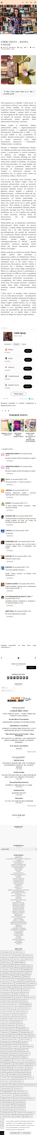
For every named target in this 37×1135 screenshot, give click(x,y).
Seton (28, 1067)
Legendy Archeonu (21, 1011)
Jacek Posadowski (27, 987)
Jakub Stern (16, 990)
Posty (5, 687)
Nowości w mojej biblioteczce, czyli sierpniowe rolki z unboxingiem (19, 729)
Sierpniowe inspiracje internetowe (19, 722)
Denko (19, 749)
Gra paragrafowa (18, 880)
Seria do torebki (6, 1067)
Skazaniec (4, 1070)
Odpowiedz (10, 460)
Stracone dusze (24, 1074)
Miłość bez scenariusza (8, 1025)
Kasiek (8, 503)
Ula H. (8, 479)
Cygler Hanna (5, 49)
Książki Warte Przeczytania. (19, 719)
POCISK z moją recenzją (18, 895)
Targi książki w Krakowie (18, 924)
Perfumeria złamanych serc (9, 1039)
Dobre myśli (17, 976)
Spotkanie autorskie (18, 921)
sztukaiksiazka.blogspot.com (18, 596)
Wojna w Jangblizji (18, 1105)
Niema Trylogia (22, 1028)
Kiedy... (24, 994)
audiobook (18, 941)
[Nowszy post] (1, 658)
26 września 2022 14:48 (26, 541)
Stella (3, 1074)
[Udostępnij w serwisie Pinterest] (8, 411)
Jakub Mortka (5, 990)
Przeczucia (15, 1053)
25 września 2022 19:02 (19, 479)
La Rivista (19, 888)
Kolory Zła (19, 997)
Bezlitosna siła (6, 959)
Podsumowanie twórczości (18, 899)
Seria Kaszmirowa (19, 1063)
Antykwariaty (18, 863)
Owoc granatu (19, 1035)
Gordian (32, 983)
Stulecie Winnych (18, 1077)
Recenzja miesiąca (18, 909)
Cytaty (18, 871)
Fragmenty (18, 875)
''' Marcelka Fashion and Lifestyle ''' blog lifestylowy (19, 734)
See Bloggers (18, 918)
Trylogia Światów (6, 1095)
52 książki (18, 860)
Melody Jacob (19, 760)
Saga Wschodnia (28, 1060)
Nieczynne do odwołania (8, 1028)
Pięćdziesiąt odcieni (20, 1042)
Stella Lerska (12, 1074)
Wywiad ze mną (18, 935)
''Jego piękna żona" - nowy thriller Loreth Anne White (18, 715)
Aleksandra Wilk (6, 955)
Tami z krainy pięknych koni (27, 1084)
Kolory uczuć (29, 997)
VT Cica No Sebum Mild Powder (19, 801)
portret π (10, 556)
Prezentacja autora (18, 902)
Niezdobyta (4, 1032)
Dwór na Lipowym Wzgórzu (9, 980)
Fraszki (18, 877)
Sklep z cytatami (18, 919)
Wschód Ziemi (19, 1109)
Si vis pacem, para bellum (19, 746)
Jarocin (25, 990)
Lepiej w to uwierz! (19, 1015)
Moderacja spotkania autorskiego (18, 890)
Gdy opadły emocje (21, 983)
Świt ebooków (18, 942)
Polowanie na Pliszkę (7, 1049)
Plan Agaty (4, 1046)
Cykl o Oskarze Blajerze (23, 966)
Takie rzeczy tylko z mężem (9, 1084)
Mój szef (20, 1025)
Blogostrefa (18, 868)
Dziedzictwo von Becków (25, 980)
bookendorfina (19, 790)
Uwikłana (4, 1098)
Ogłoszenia (18, 894)
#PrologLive (18, 857)
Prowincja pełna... (21, 1049)
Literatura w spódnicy (7, 1018)
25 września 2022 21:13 (19, 503)
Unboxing (18, 925)
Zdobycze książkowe (18, 939)
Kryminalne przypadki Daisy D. (10, 1004)
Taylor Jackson (6, 1088)
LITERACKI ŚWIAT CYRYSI (19, 711)
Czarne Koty (15, 969)
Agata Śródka (5, 952)
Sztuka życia (5, 1081)
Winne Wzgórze (5, 1105)
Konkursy (19, 885)
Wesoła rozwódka (6, 1102)
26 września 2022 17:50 (21, 567)
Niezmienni (14, 1032)
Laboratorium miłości (23, 1008)
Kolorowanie (18, 884)
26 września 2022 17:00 (23, 556)
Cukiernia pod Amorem (7, 966)
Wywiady (18, 936)
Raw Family (25, 1053)
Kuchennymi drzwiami (7, 1008)
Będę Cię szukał (6, 962)
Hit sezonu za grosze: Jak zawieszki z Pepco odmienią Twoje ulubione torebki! (19, 740)
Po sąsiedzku (14, 1046)
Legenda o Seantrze (7, 1011)
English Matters (18, 873)
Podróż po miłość (26, 1046)
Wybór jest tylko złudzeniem (25, 1112)
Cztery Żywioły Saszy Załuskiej (20, 973)
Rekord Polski (18, 914)
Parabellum (30, 1035)
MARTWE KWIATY (19, 793)
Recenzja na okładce (18, 911)
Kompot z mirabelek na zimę (19, 785)
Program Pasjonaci (18, 905)
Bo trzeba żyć (27, 959)
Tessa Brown (17, 1088)
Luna (12, 49)
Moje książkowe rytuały (18, 892)
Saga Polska (17, 1060)
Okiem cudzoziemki (6, 1035)
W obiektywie (19, 926)
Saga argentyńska (6, 1063)
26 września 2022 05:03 (24, 516)
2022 (34, 47)
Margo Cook (5, 1022)
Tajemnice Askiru (16, 1081)
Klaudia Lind (11, 516)
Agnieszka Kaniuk (13, 453)
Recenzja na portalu (18, 912)
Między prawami (16, 1022)
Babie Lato (28, 955)
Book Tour (18, 870)
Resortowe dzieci (6, 1056)
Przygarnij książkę (18, 907)
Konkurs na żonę (6, 1001)
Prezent (18, 901)
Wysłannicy (17, 1116)
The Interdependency (7, 1091)
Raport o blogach (18, 908)
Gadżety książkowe (18, 878)
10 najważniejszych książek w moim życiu (18, 858)
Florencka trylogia (7, 983)
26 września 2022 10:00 (20, 530)
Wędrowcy (27, 1116)
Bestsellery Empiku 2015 (18, 865)
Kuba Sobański (25, 1004)
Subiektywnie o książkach (19, 725)
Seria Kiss (30, 1063)
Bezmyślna (16, 959)
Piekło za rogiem (24, 1039)
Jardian (9, 490)
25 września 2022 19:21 (20, 490)
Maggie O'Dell (20, 1018)
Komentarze (7, 690)
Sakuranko (19, 798)
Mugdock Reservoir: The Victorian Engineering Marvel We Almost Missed (19, 765)
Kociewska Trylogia (7, 997)
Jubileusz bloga (18, 881)
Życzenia (18, 943)
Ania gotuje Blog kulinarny (19, 782)
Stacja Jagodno (15, 1070)
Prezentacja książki (18, 904)
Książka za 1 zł (18, 887)
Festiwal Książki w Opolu (18, 874)
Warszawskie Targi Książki (18, 929)
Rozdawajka (18, 915)
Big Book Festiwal (18, 867)
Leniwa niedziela (6, 1015)
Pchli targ (18, 898)
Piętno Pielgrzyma (6, 1042)
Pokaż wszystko (32, 751)
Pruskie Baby (5, 1053)
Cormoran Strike (18, 962)
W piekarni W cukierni (18, 928)
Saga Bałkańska (6, 1060)
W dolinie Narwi (14, 1098)
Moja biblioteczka (18, 891)
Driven (26, 976)
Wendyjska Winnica (27, 1098)
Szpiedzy (29, 1077)
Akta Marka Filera (17, 952)
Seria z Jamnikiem (18, 1067)
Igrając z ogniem (6, 987)
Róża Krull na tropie (19, 1056)
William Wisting (19, 1102)
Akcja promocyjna (18, 861)
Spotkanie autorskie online (18, 922)
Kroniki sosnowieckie (19, 1001)
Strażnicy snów (6, 1077)
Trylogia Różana (21, 1091)
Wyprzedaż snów (6, 1116)
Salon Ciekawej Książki (18, 916)
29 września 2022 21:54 (23, 611)
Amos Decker (17, 955)
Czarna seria (5, 969)
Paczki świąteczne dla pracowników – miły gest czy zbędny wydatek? (19, 776)
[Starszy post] (35, 658)
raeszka (9, 567)
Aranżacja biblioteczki (18, 864)
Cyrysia (9, 530)
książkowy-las (12, 541)
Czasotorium (5, 973)
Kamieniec (16, 994)
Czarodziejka (26, 969)
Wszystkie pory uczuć (7, 1112)
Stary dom (25, 1070)
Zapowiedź (18, 938)
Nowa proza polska (26, 1032)
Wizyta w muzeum (18, 931)
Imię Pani (16, 987)
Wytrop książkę (18, 933)
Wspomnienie (18, 932)
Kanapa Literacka (18, 882)
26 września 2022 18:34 (26, 583)
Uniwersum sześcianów (21, 1095)
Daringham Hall (6, 976)
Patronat (18, 897)
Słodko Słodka (12, 583)
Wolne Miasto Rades (7, 1109)
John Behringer (6, 994)
